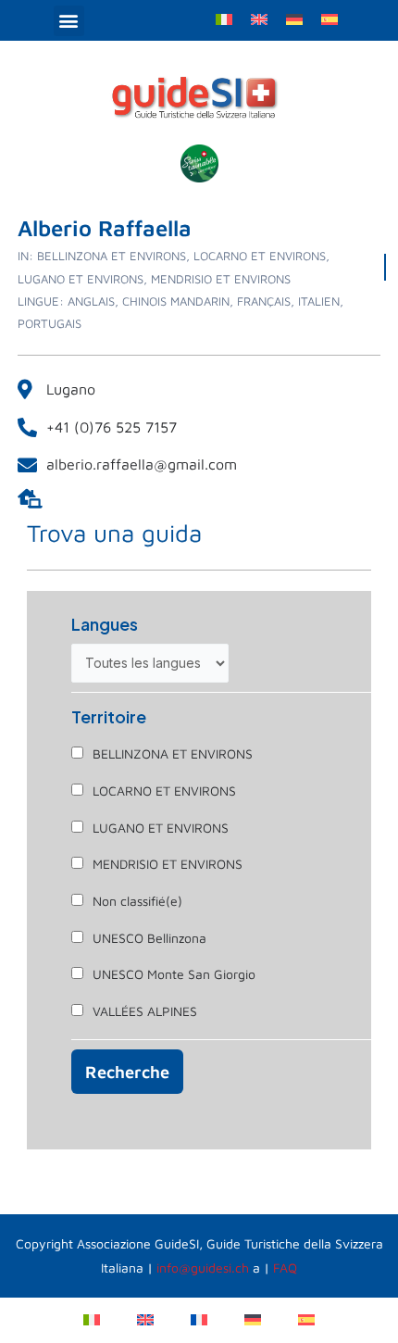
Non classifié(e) (137, 901)
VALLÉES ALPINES (145, 1011)
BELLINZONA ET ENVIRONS (173, 753)
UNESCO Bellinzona (149, 938)
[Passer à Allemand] (294, 18)
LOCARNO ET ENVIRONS (164, 790)
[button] (69, 21)
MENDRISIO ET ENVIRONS (168, 864)
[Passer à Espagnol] (329, 18)
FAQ (285, 1267)
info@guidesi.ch (202, 1267)
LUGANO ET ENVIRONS (161, 827)
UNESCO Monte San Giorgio (174, 974)
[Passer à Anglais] (259, 18)
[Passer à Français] (199, 1318)
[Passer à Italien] (224, 18)
